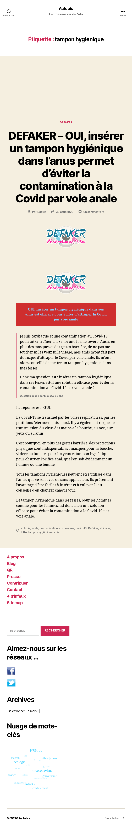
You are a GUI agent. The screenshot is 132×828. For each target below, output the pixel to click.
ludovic (41, 212)
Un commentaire (93, 212)
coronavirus (66, 528)
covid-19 (81, 528)
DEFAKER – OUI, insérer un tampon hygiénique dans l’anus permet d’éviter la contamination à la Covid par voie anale (66, 167)
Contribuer (17, 583)
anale (35, 528)
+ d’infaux (16, 596)
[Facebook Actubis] (38, 671)
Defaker (66, 122)
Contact (14, 589)
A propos (15, 556)
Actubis (66, 9)
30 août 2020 (65, 212)
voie (56, 532)
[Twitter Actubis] (38, 683)
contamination (49, 528)
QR (10, 570)
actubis (25, 528)
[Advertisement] (66, 82)
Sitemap (15, 602)
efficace (105, 528)
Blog (11, 563)
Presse (13, 576)
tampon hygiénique (40, 532)
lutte (24, 532)
